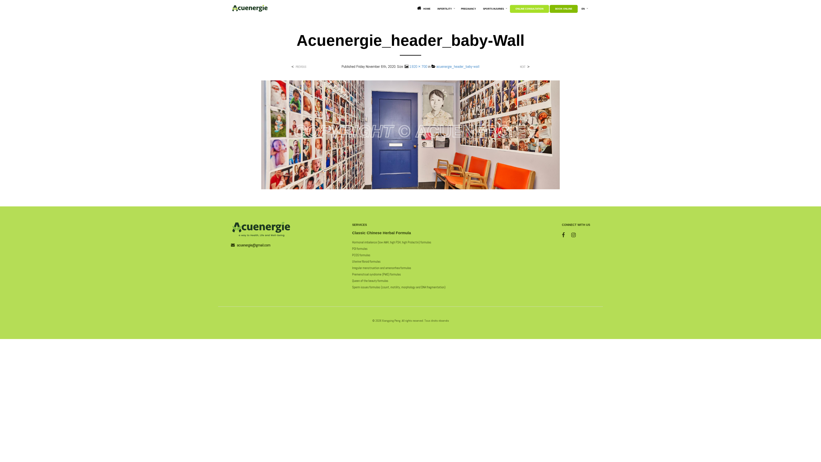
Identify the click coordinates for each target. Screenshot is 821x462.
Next (522, 66)
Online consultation (529, 8)
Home (426, 8)
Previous (301, 66)
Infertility (444, 8)
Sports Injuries (493, 8)
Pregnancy (468, 8)
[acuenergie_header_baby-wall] (410, 134)
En (583, 8)
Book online (563, 8)
